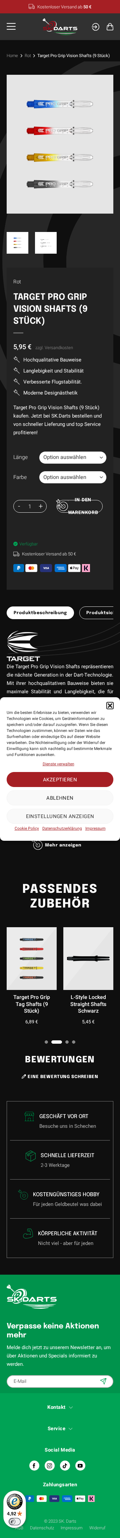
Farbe (20, 477)
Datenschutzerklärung (62, 828)
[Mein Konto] (95, 27)
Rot (28, 55)
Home (12, 55)
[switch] (15, 1521)
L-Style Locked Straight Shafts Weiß (49, 1004)
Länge (20, 457)
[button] (110, 705)
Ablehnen (60, 798)
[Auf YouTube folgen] (80, 1466)
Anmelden (104, 1381)
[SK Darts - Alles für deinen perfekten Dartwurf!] (60, 26)
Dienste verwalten (58, 764)
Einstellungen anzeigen (60, 816)
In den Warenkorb (83, 506)
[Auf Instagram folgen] (50, 1466)
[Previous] (19, 144)
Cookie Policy (27, 828)
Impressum (95, 828)
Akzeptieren (60, 779)
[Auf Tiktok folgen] (65, 1466)
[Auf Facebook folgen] (34, 1466)
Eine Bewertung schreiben (62, 1077)
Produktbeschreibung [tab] (40, 613)
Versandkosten (59, 347)
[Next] (101, 144)
